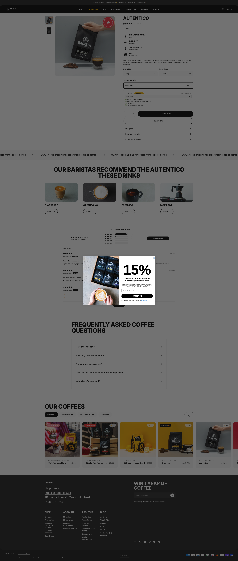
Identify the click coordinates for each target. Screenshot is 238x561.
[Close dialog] (154, 258)
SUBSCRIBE (137, 296)
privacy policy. (144, 300)
